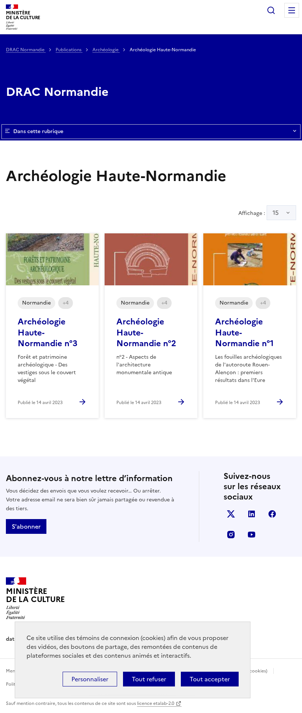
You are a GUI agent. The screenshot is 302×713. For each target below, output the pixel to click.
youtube (251, 534)
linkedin (251, 514)
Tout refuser (149, 679)
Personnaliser (89, 679)
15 (276, 212)
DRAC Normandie (26, 49)
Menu (291, 10)
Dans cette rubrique (38, 131)
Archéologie (106, 49)
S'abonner (26, 526)
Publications (69, 49)
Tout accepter (210, 679)
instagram (231, 534)
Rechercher (271, 10)
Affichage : (258, 212)
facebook (272, 514)
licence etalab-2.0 (155, 703)
